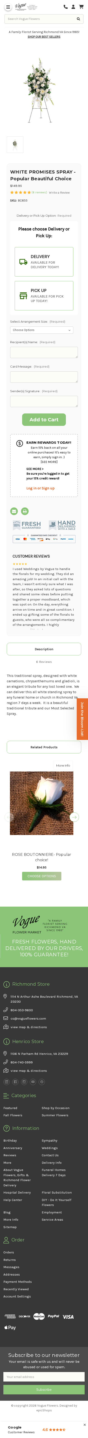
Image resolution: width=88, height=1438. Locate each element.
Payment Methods (17, 1282)
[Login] (75, 7)
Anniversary (12, 1148)
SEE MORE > (35, 469)
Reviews (9, 1155)
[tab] (44, 262)
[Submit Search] (78, 19)
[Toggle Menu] (8, 7)
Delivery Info (52, 1163)
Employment (52, 1212)
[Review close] (85, 1425)
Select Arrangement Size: (37, 321)
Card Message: (29, 366)
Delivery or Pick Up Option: (44, 215)
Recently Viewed (16, 1289)
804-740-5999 (22, 1062)
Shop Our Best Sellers (44, 36)
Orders (8, 1252)
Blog (7, 1212)
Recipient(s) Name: (32, 342)
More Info (64, 765)
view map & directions (29, 1027)
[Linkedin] (6, 1082)
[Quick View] (67, 765)
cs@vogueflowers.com (28, 1018)
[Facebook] (15, 1082)
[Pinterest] (42, 1082)
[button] (82, 719)
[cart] (81, 7)
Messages (11, 1267)
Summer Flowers (55, 1115)
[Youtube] (33, 1082)
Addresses (11, 1274)
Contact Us (50, 1155)
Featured (10, 1108)
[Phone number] (67, 7)
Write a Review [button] (59, 193)
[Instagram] (24, 1082)
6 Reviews (44, 662)
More (7, 1163)
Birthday (10, 1140)
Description (44, 649)
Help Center (12, 1200)
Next (74, 817)
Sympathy (49, 1140)
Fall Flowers (12, 1115)
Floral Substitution (57, 1192)
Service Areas (52, 1219)
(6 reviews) (40, 192)
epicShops (44, 1410)
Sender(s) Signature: (34, 391)
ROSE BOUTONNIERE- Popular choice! (41, 857)
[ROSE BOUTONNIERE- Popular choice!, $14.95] (41, 803)
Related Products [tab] (44, 747)
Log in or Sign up (40, 488)
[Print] (25, 511)
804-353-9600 (22, 1010)
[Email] (14, 511)
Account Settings (17, 1296)
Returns (9, 1260)
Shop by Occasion (55, 1108)
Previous (9, 817)
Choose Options (44, 876)
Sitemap (10, 1227)
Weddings (50, 1148)
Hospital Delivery (17, 1192)
